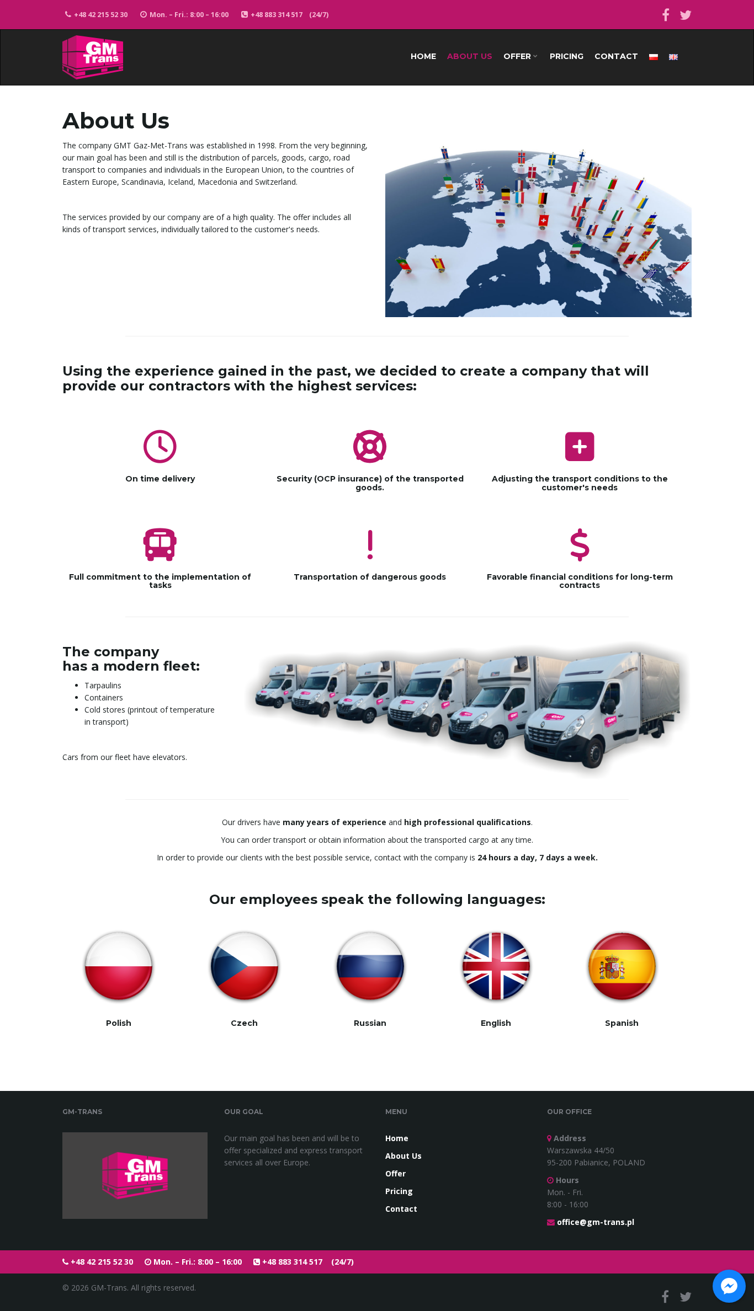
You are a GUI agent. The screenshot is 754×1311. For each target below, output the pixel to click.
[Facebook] (666, 15)
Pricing (566, 56)
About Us (469, 56)
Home (423, 56)
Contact (616, 56)
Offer (518, 56)
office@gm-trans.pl (595, 1222)
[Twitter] (685, 15)
